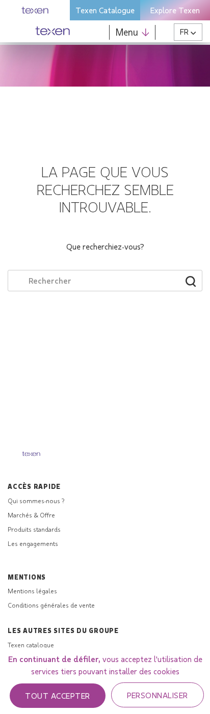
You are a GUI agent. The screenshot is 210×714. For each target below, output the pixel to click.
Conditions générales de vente (51, 605)
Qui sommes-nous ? (36, 501)
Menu (127, 32)
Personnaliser (157, 695)
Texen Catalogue (105, 10)
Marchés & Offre (31, 515)
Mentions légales (32, 591)
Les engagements (33, 543)
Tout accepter (57, 695)
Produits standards (34, 529)
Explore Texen (175, 10)
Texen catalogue (31, 645)
